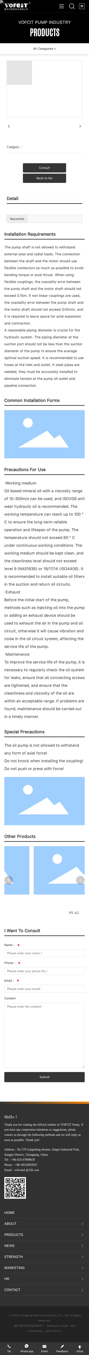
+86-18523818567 (26, 1164)
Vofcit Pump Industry (44, 22)
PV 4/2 (55, 913)
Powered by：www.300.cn (44, 1331)
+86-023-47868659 (23, 1159)
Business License (57, 1325)
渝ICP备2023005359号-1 (29, 1325)
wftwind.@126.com (27, 1170)
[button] (8, 880)
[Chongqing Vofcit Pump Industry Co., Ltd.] (17, 6)
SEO (72, 1325)
